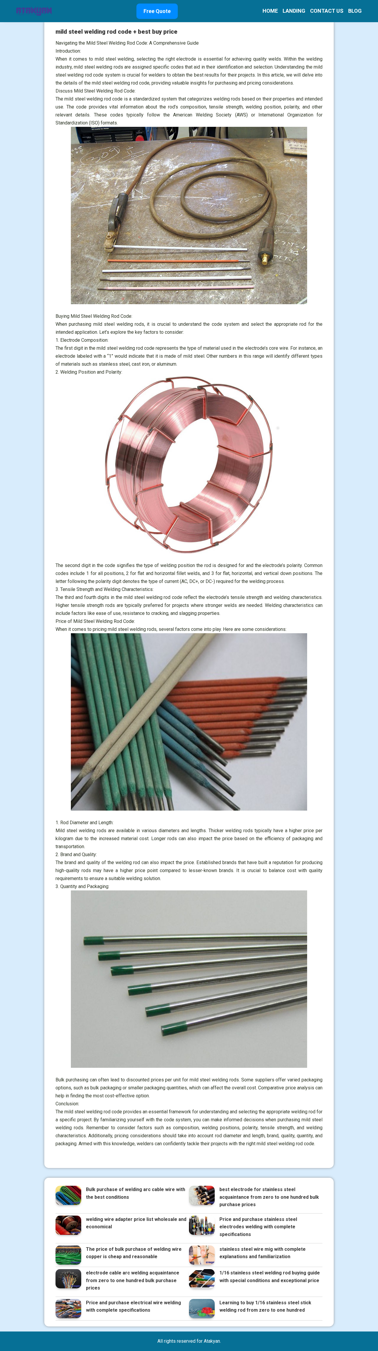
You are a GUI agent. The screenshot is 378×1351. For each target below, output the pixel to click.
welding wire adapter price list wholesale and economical (136, 1223)
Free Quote (157, 11)
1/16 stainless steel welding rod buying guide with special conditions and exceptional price (269, 1276)
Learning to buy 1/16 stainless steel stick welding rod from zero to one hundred (265, 1306)
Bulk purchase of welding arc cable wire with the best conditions (135, 1193)
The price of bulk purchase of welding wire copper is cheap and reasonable (134, 1253)
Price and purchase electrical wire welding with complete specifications (133, 1306)
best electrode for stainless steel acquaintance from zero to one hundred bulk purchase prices (269, 1197)
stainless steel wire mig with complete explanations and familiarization (262, 1253)
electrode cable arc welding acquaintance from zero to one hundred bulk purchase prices (132, 1280)
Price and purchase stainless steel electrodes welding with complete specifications (258, 1226)
